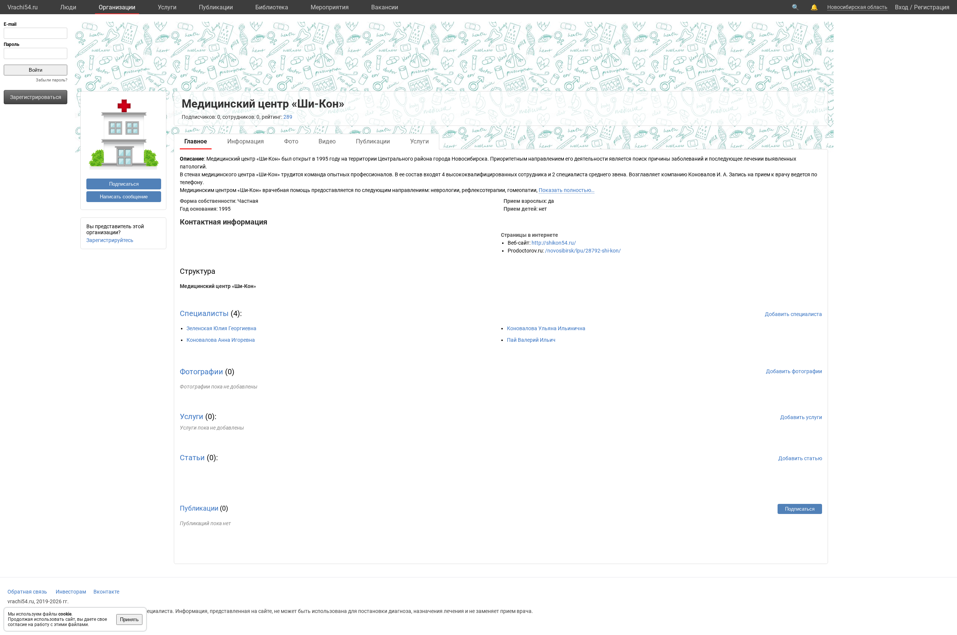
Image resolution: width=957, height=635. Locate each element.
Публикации (216, 7)
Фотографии (201, 371)
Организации (117, 7)
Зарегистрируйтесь (109, 240)
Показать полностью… (566, 190)
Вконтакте (106, 592)
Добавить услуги (801, 417)
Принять (129, 619)
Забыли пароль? (51, 80)
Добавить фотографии (794, 371)
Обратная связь (27, 592)
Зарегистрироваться (35, 97)
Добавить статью (800, 458)
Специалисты (204, 313)
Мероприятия (330, 7)
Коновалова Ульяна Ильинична (546, 328)
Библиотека (271, 7)
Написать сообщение (124, 196)
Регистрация (932, 7)
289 (287, 117)
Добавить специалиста (793, 314)
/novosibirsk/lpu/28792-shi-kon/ (583, 251)
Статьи (192, 457)
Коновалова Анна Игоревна (221, 340)
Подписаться (124, 184)
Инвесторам (71, 592)
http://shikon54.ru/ (554, 243)
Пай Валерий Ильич (531, 340)
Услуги (167, 7)
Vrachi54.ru (22, 7)
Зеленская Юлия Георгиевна (221, 328)
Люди (68, 7)
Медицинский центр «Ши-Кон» (218, 286)
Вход (901, 7)
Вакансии (384, 7)
